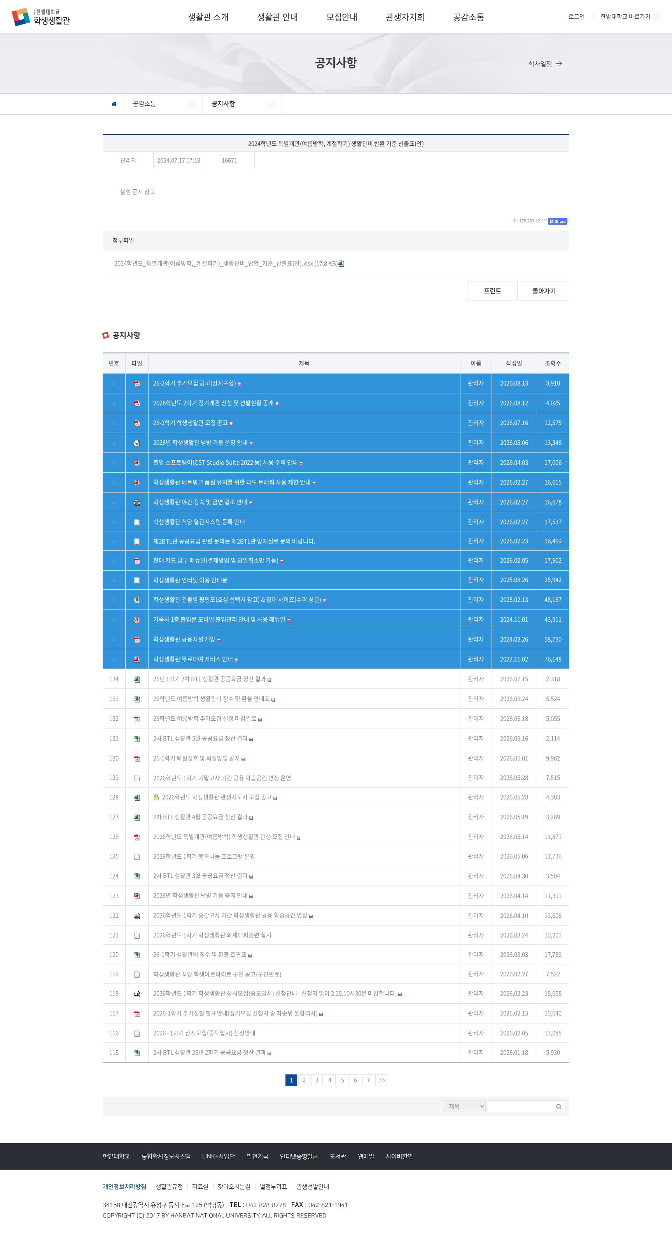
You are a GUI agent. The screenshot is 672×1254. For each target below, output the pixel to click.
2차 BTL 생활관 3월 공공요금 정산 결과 (200, 875)
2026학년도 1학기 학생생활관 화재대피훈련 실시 (212, 935)
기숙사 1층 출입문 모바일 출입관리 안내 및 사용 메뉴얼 (219, 619)
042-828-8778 (266, 1205)
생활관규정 (169, 1187)
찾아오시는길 (234, 1187)
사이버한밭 (399, 1156)
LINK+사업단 (218, 1156)
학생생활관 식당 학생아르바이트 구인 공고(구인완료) (217, 974)
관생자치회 (405, 16)
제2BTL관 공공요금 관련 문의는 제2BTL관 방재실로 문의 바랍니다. (234, 541)
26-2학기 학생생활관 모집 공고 (190, 422)
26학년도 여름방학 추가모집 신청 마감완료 (205, 718)
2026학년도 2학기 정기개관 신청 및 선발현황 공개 (213, 402)
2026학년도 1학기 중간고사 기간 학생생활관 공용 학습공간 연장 (230, 915)
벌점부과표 (273, 1187)
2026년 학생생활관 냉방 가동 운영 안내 (200, 442)
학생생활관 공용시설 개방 (184, 639)
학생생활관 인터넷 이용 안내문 (190, 580)
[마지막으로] (381, 1080)
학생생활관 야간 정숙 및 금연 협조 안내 (200, 502)
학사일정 (540, 64)
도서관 (338, 1156)
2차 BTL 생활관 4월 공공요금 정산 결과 (200, 816)
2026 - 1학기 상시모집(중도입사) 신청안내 (204, 1033)
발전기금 (257, 1156)
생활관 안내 (277, 16)
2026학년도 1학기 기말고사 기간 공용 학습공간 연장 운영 (222, 778)
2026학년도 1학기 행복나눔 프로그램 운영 (204, 856)
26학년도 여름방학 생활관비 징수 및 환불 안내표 (211, 698)
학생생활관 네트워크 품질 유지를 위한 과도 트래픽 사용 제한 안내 (232, 482)
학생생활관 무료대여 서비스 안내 (193, 659)
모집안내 (341, 16)
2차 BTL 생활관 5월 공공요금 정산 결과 (200, 738)
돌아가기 (544, 291)
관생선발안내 (312, 1187)
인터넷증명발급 (299, 1156)
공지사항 (223, 103)
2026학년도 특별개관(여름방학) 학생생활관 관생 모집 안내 (224, 836)
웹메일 (366, 1156)
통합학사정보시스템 (166, 1156)
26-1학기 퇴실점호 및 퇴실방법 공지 (196, 758)
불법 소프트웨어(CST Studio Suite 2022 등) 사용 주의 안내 (225, 462)
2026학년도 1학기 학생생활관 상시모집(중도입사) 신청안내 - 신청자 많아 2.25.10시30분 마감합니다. (275, 993)
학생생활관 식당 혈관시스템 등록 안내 (199, 521)
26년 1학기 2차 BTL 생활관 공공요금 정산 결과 (209, 678)
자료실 (200, 1187)
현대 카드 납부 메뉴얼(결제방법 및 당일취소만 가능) (215, 560)
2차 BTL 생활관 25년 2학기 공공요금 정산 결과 (209, 1052)
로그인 (577, 16)
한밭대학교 (116, 1156)
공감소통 (468, 16)
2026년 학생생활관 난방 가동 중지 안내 (200, 895)
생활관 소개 (208, 16)
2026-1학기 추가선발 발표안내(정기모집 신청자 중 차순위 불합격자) (235, 1013)
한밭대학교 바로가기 (625, 16)
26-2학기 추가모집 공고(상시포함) (194, 383)
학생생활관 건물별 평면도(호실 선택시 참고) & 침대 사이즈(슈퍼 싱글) (237, 599)
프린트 (492, 291)
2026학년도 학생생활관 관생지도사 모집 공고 (217, 797)
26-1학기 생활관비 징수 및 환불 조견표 (200, 954)
